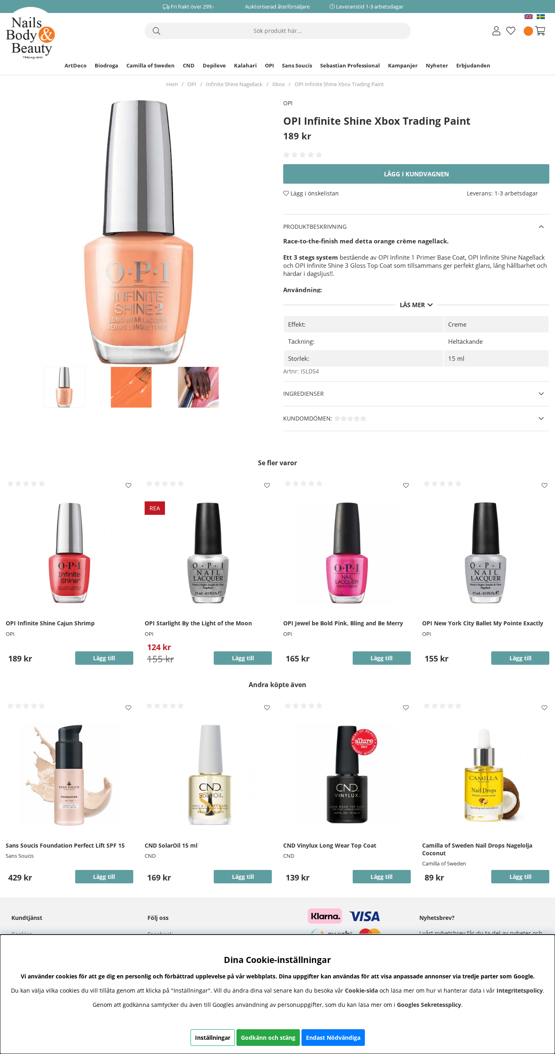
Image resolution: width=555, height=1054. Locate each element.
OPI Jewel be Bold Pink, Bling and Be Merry (343, 623)
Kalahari (245, 65)
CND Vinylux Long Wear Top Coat (329, 845)
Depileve (214, 65)
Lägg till (104, 877)
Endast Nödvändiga (333, 1037)
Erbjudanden (473, 65)
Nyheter (437, 65)
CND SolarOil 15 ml (171, 845)
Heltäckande (465, 341)
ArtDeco (76, 65)
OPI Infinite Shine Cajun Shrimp (50, 623)
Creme (457, 324)
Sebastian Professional (350, 65)
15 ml (456, 358)
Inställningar (212, 1037)
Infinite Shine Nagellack (234, 84)
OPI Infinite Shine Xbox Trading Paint (339, 84)
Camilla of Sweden (150, 65)
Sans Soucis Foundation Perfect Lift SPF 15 (65, 845)
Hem (172, 84)
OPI (269, 65)
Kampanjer (403, 65)
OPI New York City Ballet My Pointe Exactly (482, 623)
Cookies (21, 934)
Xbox (278, 84)
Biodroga (106, 65)
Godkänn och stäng (268, 1037)
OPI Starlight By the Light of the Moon (198, 623)
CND (189, 65)
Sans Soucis (297, 65)
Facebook (160, 934)
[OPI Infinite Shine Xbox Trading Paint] (72, 387)
